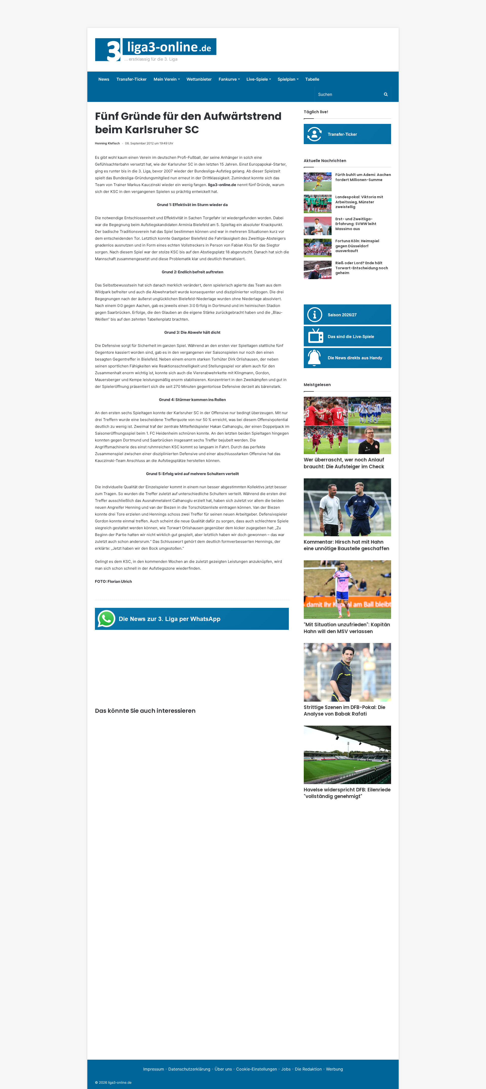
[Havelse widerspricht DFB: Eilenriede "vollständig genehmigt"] (347, 755)
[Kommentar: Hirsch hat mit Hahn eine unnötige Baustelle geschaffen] (347, 507)
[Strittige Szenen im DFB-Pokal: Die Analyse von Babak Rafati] (347, 672)
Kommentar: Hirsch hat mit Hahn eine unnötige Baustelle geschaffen (346, 545)
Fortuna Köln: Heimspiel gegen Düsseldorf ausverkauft (357, 245)
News (103, 79)
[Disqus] (192, 982)
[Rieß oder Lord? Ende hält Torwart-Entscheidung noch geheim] (318, 270)
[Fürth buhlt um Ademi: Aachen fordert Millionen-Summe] (318, 181)
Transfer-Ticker (131, 79)
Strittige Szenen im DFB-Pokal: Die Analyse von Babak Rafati (344, 711)
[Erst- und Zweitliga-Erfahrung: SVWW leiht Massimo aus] (318, 226)
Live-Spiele (257, 79)
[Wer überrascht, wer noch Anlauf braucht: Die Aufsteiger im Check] (347, 425)
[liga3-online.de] (156, 49)
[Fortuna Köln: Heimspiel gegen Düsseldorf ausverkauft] (318, 248)
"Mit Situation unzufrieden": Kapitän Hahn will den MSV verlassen (347, 628)
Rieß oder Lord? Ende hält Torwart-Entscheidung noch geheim (361, 267)
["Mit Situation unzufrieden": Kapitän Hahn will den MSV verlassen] (347, 589)
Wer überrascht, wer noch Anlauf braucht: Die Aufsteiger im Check (344, 463)
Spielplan (286, 79)
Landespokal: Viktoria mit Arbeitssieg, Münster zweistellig (359, 201)
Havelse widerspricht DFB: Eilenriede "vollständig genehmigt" (347, 793)
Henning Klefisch (107, 143)
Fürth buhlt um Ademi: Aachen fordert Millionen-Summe (363, 177)
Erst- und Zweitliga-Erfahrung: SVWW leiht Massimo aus (355, 223)
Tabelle (312, 79)
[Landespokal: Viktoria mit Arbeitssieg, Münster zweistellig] (318, 204)
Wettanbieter (199, 79)
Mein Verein (165, 79)
